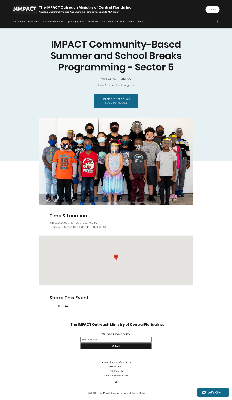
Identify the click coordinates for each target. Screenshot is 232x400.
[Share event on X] (58, 306)
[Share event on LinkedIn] (66, 306)
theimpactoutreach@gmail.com (116, 362)
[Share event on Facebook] (51, 306)
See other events (116, 103)
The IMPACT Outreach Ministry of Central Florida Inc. (85, 7)
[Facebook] (217, 21)
